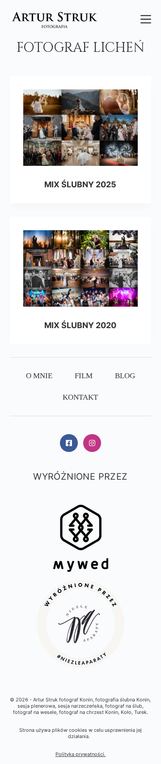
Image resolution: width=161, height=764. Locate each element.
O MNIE (39, 375)
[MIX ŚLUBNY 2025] (80, 127)
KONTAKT (80, 397)
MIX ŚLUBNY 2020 (80, 325)
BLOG (125, 375)
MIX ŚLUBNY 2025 (80, 184)
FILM (84, 375)
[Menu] (145, 19)
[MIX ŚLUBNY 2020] (80, 268)
